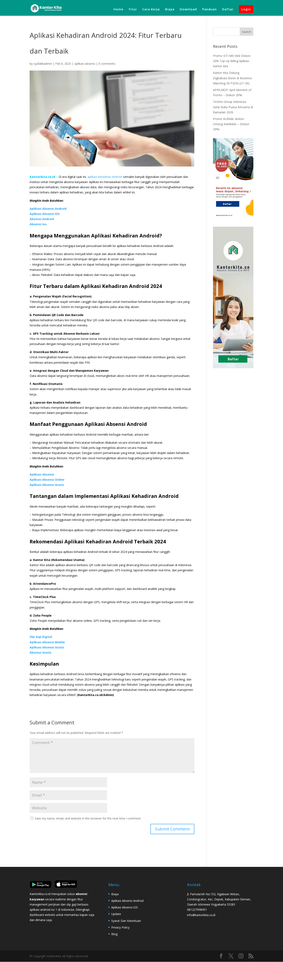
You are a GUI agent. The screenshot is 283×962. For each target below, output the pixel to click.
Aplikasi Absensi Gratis (47, 647)
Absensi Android (42, 219)
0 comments (106, 64)
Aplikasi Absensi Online (47, 480)
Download (188, 9)
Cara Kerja (151, 9)
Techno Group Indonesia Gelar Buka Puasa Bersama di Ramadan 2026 (233, 107)
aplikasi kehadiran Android (104, 177)
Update (116, 914)
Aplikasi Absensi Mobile (47, 642)
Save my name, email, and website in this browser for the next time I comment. (88, 818)
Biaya (169, 9)
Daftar (227, 9)
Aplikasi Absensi (42, 474)
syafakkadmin (43, 64)
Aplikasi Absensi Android (48, 209)
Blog (114, 934)
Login (246, 9)
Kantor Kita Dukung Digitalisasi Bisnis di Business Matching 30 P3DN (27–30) (232, 78)
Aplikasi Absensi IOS (45, 214)
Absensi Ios (38, 224)
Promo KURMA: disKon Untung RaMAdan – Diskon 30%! (231, 124)
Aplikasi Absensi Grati (46, 485)
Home (118, 9)
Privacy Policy (120, 927)
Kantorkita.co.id (43, 177)
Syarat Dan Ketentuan (126, 921)
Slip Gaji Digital (41, 637)
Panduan (209, 9)
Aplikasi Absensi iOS (124, 907)
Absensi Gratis (40, 652)
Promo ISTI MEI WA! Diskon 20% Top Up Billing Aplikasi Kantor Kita (231, 61)
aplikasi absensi (84, 64)
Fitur (133, 9)
